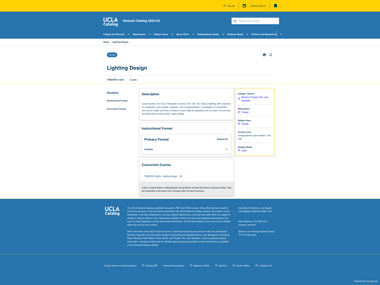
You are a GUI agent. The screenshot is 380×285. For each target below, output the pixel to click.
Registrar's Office (201, 265)
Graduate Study (235, 34)
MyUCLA (223, 265)
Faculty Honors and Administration (120, 265)
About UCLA (182, 34)
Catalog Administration (173, 265)
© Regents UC (265, 265)
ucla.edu (231, 5)
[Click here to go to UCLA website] (112, 211)
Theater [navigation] (245, 112)
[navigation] (163, 176)
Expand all (222, 138)
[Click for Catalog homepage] (110, 22)
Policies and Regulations (264, 34)
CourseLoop (372, 281)
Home (106, 41)
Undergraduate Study (208, 34)
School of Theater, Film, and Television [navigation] (254, 99)
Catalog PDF (152, 265)
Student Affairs (243, 265)
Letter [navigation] (244, 150)
